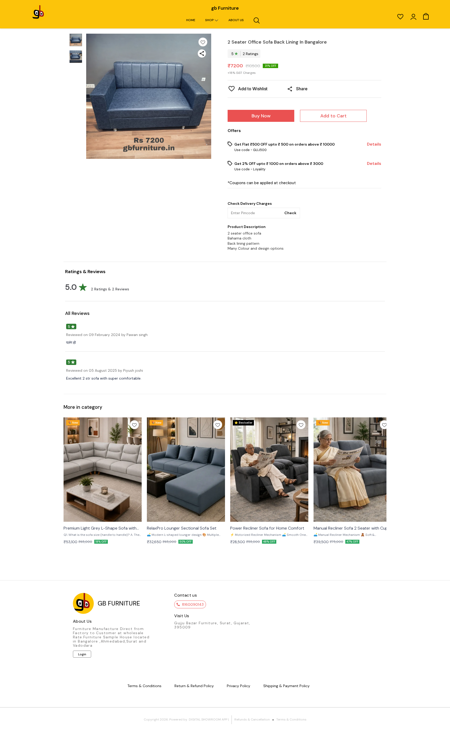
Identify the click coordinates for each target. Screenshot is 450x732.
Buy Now (261, 116)
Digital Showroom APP (208, 719)
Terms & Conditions (291, 719)
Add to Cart (333, 116)
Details (374, 144)
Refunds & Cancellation (252, 719)
